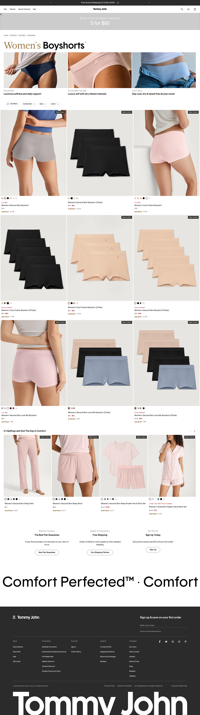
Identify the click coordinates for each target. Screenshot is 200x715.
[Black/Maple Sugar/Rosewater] (74, 303)
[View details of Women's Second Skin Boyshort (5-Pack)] (166, 258)
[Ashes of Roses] (5, 198)
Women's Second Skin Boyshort (15, 205)
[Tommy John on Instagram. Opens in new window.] (172, 641)
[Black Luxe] (10, 408)
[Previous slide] (51, 3)
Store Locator (134, 652)
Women (13, 9)
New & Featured (24, 9)
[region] (33, 153)
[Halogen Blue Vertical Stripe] (152, 499)
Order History (76, 652)
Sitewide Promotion (49, 647)
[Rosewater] (13, 198)
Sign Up (131, 3)
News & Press (134, 661)
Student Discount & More (51, 671)
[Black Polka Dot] (8, 499)
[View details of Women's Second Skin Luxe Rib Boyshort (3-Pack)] (100, 363)
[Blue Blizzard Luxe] (2, 408)
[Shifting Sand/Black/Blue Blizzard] (68, 408)
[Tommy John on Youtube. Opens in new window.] (179, 641)
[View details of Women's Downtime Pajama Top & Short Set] (172, 466)
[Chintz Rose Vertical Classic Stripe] (5, 499)
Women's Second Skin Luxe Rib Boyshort (19, 415)
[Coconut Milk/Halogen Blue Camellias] (110, 499)
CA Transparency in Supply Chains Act (149, 686)
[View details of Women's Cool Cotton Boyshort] (166, 153)
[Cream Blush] (138, 198)
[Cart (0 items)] (195, 9)
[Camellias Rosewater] (2, 198)
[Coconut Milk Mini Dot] (155, 499)
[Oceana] (13, 499)
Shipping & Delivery (107, 652)
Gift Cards (16, 661)
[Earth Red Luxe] (13, 408)
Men (5, 9)
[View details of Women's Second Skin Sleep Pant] (27, 466)
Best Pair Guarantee (47, 552)
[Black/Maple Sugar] (5, 303)
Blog (131, 666)
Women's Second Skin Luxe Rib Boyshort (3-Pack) (89, 413)
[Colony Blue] (158, 499)
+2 (16, 408)
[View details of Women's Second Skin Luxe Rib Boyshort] (33, 363)
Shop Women (18, 647)
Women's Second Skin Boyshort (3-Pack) (85, 203)
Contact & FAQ (105, 647)
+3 (16, 198)
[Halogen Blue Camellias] (11, 499)
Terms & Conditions (124, 686)
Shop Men (16, 652)
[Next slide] (149, 3)
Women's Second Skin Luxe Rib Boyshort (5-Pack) (155, 415)
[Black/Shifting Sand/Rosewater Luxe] (74, 408)
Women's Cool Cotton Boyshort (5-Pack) (18, 310)
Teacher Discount (48, 666)
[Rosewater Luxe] (7, 408)
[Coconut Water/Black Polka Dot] (104, 499)
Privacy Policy (109, 686)
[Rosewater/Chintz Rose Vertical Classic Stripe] (101, 499)
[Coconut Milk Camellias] (135, 198)
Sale (34, 9)
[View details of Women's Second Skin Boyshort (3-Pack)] (100, 153)
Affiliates (132, 676)
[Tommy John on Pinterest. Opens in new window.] (185, 641)
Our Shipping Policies (100, 552)
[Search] (182, 9)
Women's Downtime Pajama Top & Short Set (168, 507)
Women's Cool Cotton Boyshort (148, 205)
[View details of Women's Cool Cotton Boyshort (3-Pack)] (100, 258)
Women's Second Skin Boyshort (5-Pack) (151, 310)
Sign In (73, 647)
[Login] (188, 9)
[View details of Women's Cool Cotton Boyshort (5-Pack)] (33, 258)
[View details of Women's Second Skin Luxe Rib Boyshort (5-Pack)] (166, 363)
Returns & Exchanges (108, 657)
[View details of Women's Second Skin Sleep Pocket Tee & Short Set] (124, 466)
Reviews (103, 661)
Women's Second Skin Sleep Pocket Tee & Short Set (123, 504)
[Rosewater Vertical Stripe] (150, 499)
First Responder (47, 657)
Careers (132, 657)
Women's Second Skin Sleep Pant (19, 504)
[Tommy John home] (100, 9)
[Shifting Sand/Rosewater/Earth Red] (71, 408)
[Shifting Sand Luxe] (5, 408)
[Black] (7, 198)
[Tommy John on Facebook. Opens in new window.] (159, 641)
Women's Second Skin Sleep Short (67, 504)
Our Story (132, 647)
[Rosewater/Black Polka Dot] (107, 499)
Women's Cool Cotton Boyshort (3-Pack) (85, 307)
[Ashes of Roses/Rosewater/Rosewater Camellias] (77, 198)
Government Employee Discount (54, 652)
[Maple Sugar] (10, 198)
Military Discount (48, 661)
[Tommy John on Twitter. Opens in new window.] (166, 641)
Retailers (132, 671)
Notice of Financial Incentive (150, 631)
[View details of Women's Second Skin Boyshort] (33, 153)
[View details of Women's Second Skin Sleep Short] (76, 466)
